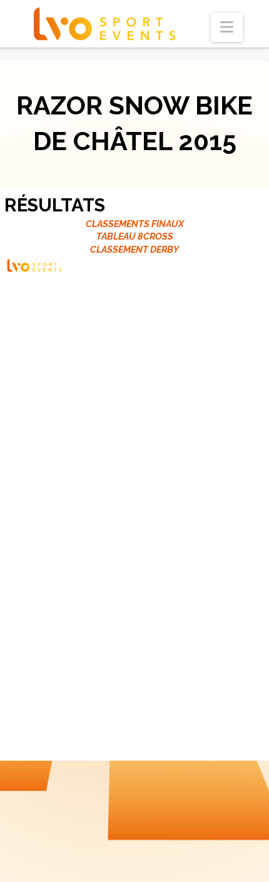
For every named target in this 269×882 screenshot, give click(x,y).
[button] (227, 27)
